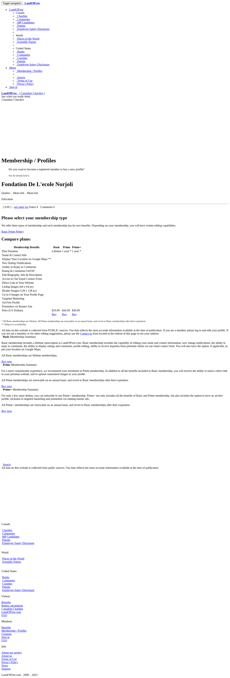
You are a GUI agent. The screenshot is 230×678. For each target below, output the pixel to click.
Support (5, 668)
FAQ (4, 615)
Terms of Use (24, 80)
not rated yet (21, 207)
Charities (21, 16)
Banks (20, 51)
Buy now (6, 361)
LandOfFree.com (11, 612)
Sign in (13, 87)
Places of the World (27, 38)
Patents (20, 25)
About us (6, 655)
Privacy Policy (25, 83)
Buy (54, 314)
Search (20, 77)
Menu (12, 67)
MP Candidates (25, 22)
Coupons (6, 633)
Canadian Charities (12, 608)
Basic (4, 231)
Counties (21, 58)
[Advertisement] (115, 128)
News (4, 665)
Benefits (6, 602)
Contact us (86, 333)
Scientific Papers (26, 41)
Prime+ (20, 231)
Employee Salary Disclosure (32, 29)
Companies (23, 19)
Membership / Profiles (29, 71)
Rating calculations (12, 605)
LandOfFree (16, 9)
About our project (11, 652)
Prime (12, 231)
